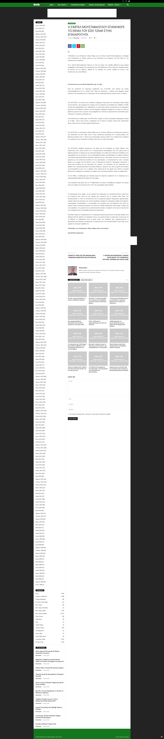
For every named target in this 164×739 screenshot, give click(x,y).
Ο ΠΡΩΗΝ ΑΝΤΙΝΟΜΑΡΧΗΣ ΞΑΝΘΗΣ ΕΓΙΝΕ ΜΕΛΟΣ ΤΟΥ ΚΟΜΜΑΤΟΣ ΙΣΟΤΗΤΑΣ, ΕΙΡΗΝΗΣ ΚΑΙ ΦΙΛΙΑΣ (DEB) (116, 257)
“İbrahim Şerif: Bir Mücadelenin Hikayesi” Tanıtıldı (50, 675)
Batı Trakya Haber (41, 610)
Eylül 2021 (38, 134)
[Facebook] (123, 1)
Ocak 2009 (39, 567)
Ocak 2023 (39, 88)
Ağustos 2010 (39, 513)
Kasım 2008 (39, 573)
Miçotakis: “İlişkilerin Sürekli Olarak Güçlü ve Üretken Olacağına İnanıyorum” (50, 660)
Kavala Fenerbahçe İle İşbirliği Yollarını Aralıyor (49, 708)
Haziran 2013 (39, 416)
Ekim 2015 (38, 336)
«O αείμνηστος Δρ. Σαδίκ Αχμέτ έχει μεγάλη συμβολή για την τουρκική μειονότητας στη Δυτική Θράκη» (77, 346)
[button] (128, 5)
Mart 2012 (38, 459)
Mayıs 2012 (39, 453)
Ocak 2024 (39, 54)
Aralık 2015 (39, 331)
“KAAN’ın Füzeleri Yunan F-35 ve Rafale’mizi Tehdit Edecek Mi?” (47, 700)
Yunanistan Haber (77, 5)
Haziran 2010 (39, 519)
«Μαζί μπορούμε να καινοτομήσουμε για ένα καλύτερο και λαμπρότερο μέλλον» (117, 323)
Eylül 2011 (38, 476)
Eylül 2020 (38, 168)
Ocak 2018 (39, 259)
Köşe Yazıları (39, 616)
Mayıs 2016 (39, 316)
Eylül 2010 (38, 510)
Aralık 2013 (39, 399)
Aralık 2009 (39, 536)
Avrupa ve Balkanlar (97, 5)
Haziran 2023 (39, 74)
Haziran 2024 (39, 40)
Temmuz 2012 (39, 447)
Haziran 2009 (39, 553)
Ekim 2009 (38, 542)
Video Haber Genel (41, 636)
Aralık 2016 (39, 296)
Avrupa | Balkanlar (41, 599)
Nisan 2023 (39, 79)
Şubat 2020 (39, 188)
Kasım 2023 (39, 59)
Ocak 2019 (39, 225)
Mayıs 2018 (39, 248)
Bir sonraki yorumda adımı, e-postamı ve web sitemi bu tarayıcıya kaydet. (90, 414)
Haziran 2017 (39, 279)
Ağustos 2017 (39, 273)
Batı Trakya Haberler (41, 613)
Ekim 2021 (38, 131)
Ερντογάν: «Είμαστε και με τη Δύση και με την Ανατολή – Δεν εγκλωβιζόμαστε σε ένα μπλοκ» (98, 345)
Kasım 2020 (39, 162)
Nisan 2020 (39, 182)
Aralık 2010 (39, 502)
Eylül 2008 (38, 579)
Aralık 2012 (39, 433)
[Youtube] (129, 1)
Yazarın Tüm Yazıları (86, 280)
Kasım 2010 (39, 505)
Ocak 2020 (39, 191)
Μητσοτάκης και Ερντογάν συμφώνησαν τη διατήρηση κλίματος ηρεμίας (118, 345)
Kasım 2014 (39, 368)
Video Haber (39, 633)
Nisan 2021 (39, 148)
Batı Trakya (62, 5)
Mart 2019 (38, 219)
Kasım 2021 (39, 128)
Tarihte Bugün (39, 625)
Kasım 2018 (39, 231)
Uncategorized (39, 630)
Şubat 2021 (39, 154)
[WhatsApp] (83, 46)
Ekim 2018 (38, 234)
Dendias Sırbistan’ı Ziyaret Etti (46, 724)
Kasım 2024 (39, 25)
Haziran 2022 (39, 108)
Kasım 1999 (39, 584)
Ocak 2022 (39, 122)
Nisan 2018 (39, 251)
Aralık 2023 (39, 57)
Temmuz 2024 (39, 37)
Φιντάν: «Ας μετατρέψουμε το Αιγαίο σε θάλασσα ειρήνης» (77, 299)
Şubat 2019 (39, 222)
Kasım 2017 (39, 265)
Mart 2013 (38, 425)
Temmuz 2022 (39, 105)
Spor (37, 622)
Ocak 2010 (39, 533)
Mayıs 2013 (39, 419)
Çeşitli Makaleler (73, 280)
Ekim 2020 (38, 165)
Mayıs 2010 (39, 522)
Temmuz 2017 (39, 276)
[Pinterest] (78, 46)
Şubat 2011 (39, 496)
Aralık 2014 (39, 365)
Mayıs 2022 (39, 111)
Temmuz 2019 (39, 208)
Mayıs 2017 (39, 282)
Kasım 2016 (39, 299)
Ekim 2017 (38, 268)
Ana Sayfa (70, 21)
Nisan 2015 (39, 353)
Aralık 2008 (39, 570)
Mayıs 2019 (39, 214)
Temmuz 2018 (39, 242)
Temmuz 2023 (39, 71)
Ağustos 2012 (39, 445)
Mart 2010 (38, 527)
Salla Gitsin (39, 619)
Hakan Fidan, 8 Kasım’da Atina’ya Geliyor (50, 668)
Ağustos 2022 (39, 102)
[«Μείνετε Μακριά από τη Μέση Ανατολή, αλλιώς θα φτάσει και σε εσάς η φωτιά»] (77, 358)
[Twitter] (126, 1)
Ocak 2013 (39, 430)
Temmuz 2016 (39, 311)
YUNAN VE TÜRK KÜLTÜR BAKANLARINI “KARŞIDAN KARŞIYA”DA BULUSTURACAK (82, 256)
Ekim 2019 (38, 199)
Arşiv (51, 5)
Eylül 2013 (38, 408)
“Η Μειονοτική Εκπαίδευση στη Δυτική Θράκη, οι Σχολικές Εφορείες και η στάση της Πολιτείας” (119, 300)
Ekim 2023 (38, 62)
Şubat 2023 (39, 85)
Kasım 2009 (39, 539)
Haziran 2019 (39, 211)
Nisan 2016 (39, 319)
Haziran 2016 (39, 313)
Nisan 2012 (39, 456)
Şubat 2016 (39, 325)
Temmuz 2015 (39, 345)
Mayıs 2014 (39, 385)
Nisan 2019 (39, 216)
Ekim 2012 (38, 439)
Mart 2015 (38, 356)
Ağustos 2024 (39, 34)
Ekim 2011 (38, 473)
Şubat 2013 (39, 428)
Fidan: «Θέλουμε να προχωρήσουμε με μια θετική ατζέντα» (97, 322)
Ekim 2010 (38, 507)
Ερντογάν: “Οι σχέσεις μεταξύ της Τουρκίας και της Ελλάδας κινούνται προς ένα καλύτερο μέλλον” (97, 300)
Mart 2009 (38, 562)
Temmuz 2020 (39, 174)
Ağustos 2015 (39, 342)
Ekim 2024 (38, 28)
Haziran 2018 (39, 245)
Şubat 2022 (39, 119)
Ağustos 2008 (39, 582)
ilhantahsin (76, 38)
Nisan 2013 (39, 422)
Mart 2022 (38, 117)
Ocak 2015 (39, 362)
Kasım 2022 (39, 94)
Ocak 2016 (39, 328)
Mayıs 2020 (39, 179)
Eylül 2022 (38, 99)
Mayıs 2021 (39, 145)
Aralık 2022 (39, 91)
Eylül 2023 (38, 65)
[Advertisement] (82, 13)
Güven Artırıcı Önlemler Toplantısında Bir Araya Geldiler (50, 683)
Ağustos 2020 (39, 171)
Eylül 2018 (38, 236)
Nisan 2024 (39, 45)
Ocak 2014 (39, 396)
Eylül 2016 (38, 305)
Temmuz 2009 (39, 550)
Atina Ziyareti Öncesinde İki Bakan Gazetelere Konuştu (48, 652)
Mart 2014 (38, 390)
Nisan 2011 (39, 490)
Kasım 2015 (39, 333)
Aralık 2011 (39, 467)
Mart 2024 (38, 48)
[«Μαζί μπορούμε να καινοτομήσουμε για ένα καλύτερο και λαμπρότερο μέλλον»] (119, 313)
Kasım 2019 (39, 196)
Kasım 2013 (39, 402)
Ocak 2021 (39, 156)
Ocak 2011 (38, 499)
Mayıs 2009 (39, 556)
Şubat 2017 (39, 291)
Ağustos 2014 (39, 376)
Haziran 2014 (39, 382)
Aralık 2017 (39, 262)
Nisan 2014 (39, 388)
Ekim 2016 (38, 302)
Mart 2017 (38, 288)
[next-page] (128, 280)
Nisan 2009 (39, 559)
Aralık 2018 (39, 228)
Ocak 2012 (39, 465)
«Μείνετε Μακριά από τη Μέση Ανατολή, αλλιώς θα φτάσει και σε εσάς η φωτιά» (77, 368)
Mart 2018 (38, 253)
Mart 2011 (38, 493)
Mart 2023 (38, 82)
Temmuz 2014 (39, 379)
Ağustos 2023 (39, 68)
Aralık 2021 (39, 125)
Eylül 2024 (38, 31)
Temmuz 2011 (39, 482)
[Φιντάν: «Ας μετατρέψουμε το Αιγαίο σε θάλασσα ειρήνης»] (77, 290)
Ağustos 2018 (39, 239)
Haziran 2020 (39, 176)
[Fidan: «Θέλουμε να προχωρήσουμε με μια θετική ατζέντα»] (98, 313)
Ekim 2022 (38, 97)
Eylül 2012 (38, 442)
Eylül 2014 (38, 373)
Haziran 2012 (39, 450)
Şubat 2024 (39, 51)
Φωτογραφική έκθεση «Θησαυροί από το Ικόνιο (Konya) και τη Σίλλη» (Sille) (76, 322)
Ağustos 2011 (39, 479)
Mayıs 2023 (39, 77)
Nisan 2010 (39, 525)
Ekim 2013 (38, 405)
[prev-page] (125, 280)
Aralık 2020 (39, 159)
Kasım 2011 (39, 470)
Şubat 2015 (39, 359)
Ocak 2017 (39, 293)
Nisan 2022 (39, 114)
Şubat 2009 (39, 564)
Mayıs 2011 (39, 487)
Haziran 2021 (39, 142)
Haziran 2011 (39, 485)
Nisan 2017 (39, 285)
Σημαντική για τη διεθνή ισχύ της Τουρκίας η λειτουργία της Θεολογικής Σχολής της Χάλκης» (119, 368)
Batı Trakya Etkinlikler (42, 608)
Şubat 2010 (39, 530)
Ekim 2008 (38, 576)
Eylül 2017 (38, 271)
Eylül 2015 (38, 339)
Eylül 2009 (38, 544)
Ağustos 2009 (39, 547)
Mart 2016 (38, 322)
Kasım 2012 (39, 436)
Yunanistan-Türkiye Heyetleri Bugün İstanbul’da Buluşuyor (48, 716)
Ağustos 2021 (39, 137)
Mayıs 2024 (39, 42)
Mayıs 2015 (39, 350)
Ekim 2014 (38, 370)
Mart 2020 (38, 185)
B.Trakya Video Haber (42, 602)
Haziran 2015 (39, 348)
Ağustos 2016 (39, 308)
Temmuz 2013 (39, 413)
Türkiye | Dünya (113, 5)
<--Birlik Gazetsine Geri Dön (122, 737)
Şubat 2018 (39, 256)
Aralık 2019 (39, 194)
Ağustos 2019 (39, 205)
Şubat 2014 (39, 393)
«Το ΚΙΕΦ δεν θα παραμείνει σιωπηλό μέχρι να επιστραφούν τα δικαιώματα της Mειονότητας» (98, 369)
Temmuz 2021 (39, 139)
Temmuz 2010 (39, 516)
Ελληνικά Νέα (77, 21)
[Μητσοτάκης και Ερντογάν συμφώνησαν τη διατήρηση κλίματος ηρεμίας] (119, 336)
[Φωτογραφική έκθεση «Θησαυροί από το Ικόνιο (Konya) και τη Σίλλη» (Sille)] (77, 313)
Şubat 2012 (39, 462)
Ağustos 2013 (39, 410)
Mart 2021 (38, 151)
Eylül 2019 (38, 202)
